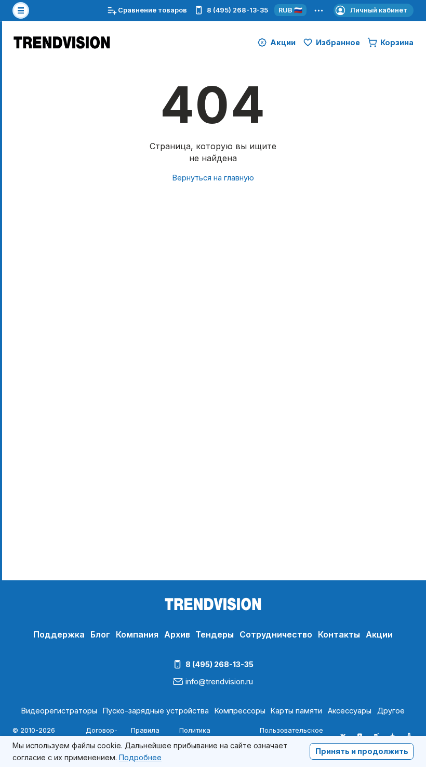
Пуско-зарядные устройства (156, 710)
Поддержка (59, 634)
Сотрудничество (275, 634)
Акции (379, 634)
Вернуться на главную (213, 177)
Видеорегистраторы (59, 710)
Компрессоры (240, 710)
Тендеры (214, 634)
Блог (100, 634)
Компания (137, 634)
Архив (177, 634)
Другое (391, 710)
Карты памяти (296, 710)
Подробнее (140, 757)
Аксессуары (349, 710)
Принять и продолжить (361, 751)
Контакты (339, 634)
